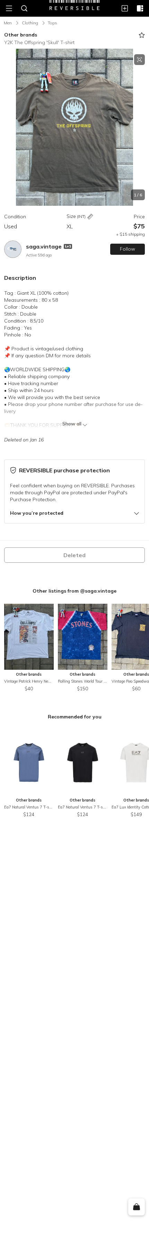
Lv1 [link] (68, 246)
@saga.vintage (98, 591)
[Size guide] (90, 217)
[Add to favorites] (142, 35)
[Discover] (140, 8)
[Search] (24, 8)
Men (8, 22)
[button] (74, 127)
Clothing (30, 22)
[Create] (124, 8)
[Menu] (9, 8)
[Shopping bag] (136, 1207)
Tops (52, 22)
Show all (71, 424)
